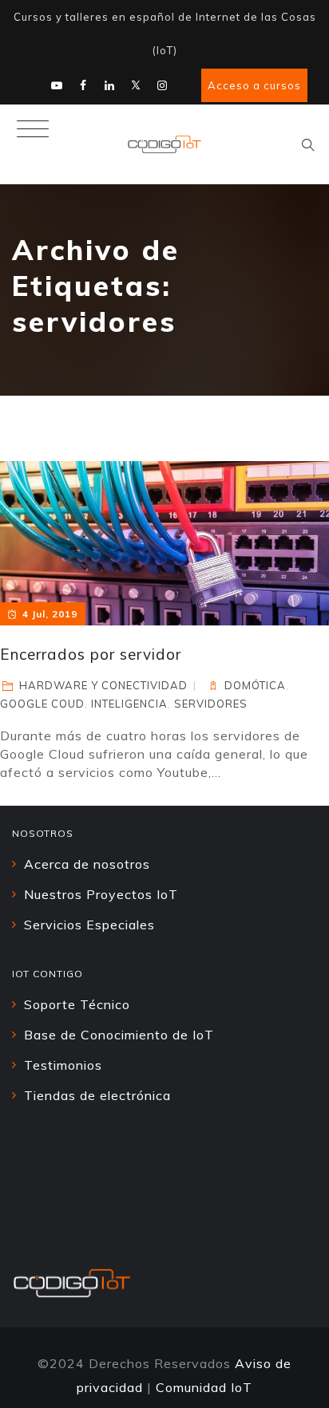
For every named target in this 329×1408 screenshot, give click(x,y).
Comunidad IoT (204, 1387)
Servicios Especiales (89, 925)
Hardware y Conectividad (103, 685)
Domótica (255, 685)
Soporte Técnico (77, 1004)
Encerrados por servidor (90, 654)
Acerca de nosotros (87, 864)
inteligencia (129, 703)
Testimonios (63, 1065)
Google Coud (42, 703)
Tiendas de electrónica (97, 1095)
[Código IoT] (164, 144)
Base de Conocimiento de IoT (119, 1035)
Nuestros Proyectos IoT (101, 894)
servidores (211, 703)
